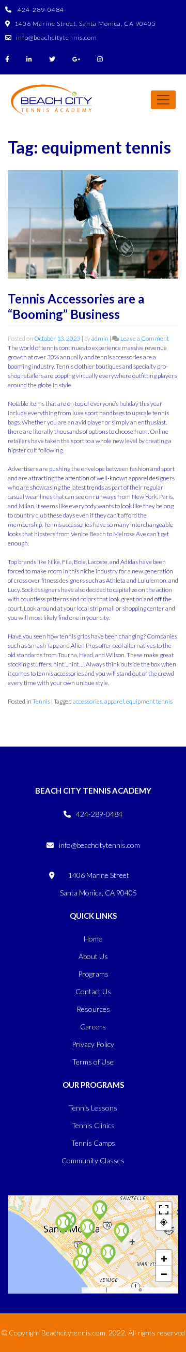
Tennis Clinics (93, 1125)
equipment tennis (149, 701)
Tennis (41, 701)
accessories (87, 701)
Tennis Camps (93, 1142)
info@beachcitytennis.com (56, 37)
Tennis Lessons (93, 1107)
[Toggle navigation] (163, 99)
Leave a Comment (144, 338)
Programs (93, 973)
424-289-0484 (40, 9)
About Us (93, 956)
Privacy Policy (93, 1044)
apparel (114, 701)
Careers (93, 1026)
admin (100, 338)
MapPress (94, 1290)
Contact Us (93, 991)
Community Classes (93, 1160)
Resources (93, 1009)
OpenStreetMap (159, 1290)
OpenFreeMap (123, 1290)
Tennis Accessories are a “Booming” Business (76, 306)
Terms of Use (93, 1061)
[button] (84, 1252)
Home (93, 938)
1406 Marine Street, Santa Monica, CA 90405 (85, 23)
